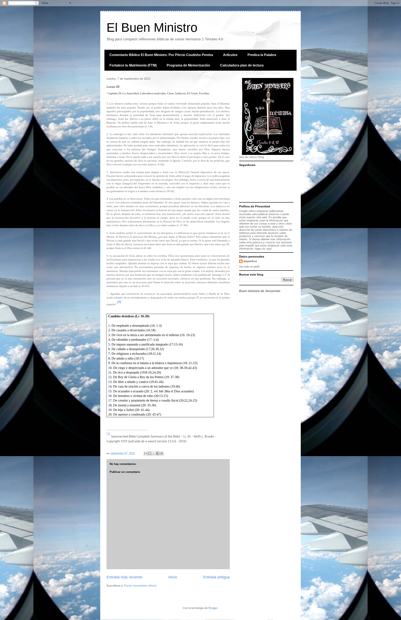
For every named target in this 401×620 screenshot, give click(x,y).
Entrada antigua (216, 577)
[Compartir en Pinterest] (162, 453)
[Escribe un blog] (150, 453)
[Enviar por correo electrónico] (146, 453)
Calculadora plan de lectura (242, 65)
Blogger (212, 608)
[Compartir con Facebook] (158, 453)
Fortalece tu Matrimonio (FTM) (133, 65)
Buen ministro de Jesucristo (259, 291)
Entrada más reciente (124, 577)
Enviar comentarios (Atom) (140, 585)
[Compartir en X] (154, 453)
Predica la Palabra (261, 55)
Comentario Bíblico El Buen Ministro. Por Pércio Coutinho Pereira (161, 55)
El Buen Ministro (152, 27)
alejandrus (250, 261)
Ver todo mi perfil (249, 266)
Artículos (230, 55)
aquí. (269, 248)
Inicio (172, 577)
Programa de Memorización (188, 65)
